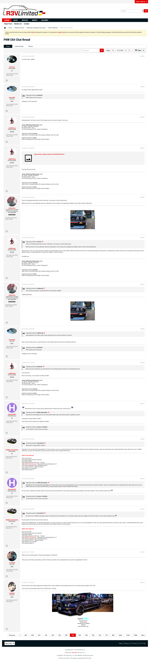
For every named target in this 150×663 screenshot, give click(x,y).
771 (106, 635)
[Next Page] (129, 50)
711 (46, 635)
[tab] (8, 46)
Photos (30, 46)
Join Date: (9, 74)
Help (120, 643)
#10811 (142, 439)
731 (100, 635)
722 (79, 635)
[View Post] (42, 241)
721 (73, 635)
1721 (128, 635)
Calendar (26, 24)
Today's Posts (8, 24)
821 (113, 635)
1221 (120, 635)
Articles (25, 20)
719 (59, 635)
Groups (34, 20)
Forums (6, 20)
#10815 (142, 582)
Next (143, 635)
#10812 (142, 478)
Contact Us (127, 643)
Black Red (8, 643)
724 (93, 635)
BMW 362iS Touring (30, 464)
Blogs (15, 20)
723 (86, 635)
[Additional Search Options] (143, 10)
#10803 (142, 117)
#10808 (142, 329)
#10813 (142, 509)
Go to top (142, 643)
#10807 (142, 284)
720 (66, 635)
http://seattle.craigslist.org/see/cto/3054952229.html (49, 154)
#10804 (142, 148)
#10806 (142, 237)
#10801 (142, 56)
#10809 (142, 362)
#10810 (142, 403)
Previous (12, 635)
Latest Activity (19, 46)
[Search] (146, 10)
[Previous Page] (125, 50)
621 (32, 635)
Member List (18, 24)
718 (52, 635)
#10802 (142, 86)
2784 (135, 635)
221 (26, 635)
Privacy (134, 643)
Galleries (44, 20)
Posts (8, 46)
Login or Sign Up (140, 1)
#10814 (142, 552)
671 (39, 635)
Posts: (8, 75)
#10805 (142, 197)
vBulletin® (75, 652)
